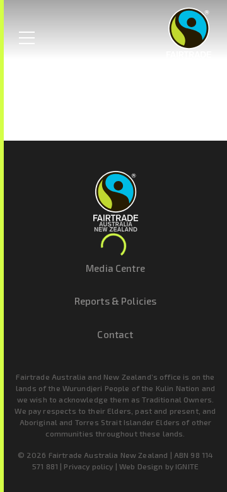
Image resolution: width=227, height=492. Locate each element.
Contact (115, 334)
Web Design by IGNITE (159, 466)
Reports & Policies (115, 301)
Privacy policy (88, 466)
